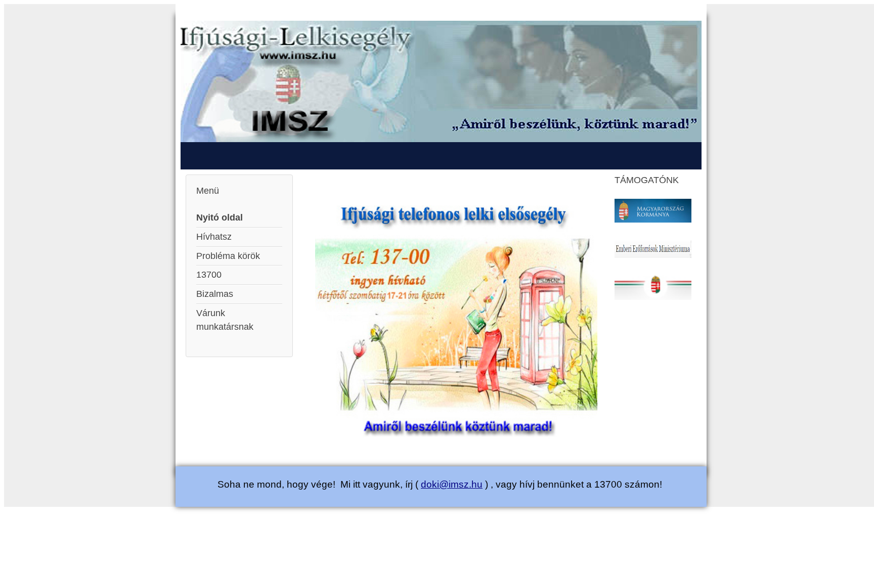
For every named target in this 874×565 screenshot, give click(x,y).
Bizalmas (214, 294)
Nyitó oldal (219, 217)
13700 (209, 275)
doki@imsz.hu (452, 484)
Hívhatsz (214, 237)
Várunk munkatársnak (224, 320)
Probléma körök (228, 256)
